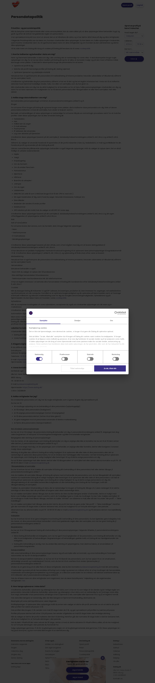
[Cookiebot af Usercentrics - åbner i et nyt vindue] (116, 313)
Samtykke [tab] (43, 320)
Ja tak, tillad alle (110, 368)
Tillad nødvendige (77, 368)
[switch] (65, 359)
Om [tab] (111, 320)
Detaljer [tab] (77, 320)
